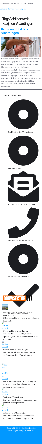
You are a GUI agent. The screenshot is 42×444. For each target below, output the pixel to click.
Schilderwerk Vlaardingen (14, 413)
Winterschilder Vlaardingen (15, 331)
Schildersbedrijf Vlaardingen (15, 349)
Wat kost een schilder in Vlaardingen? (20, 381)
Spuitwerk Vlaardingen (13, 397)
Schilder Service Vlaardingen (13, 9)
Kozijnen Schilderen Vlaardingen (15, 31)
